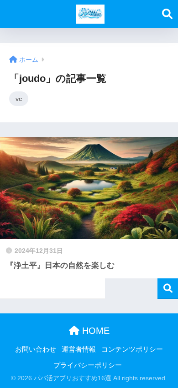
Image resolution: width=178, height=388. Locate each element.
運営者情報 (79, 349)
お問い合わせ (35, 349)
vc (19, 98)
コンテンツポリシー (132, 349)
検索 (167, 288)
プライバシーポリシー (87, 365)
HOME (94, 331)
